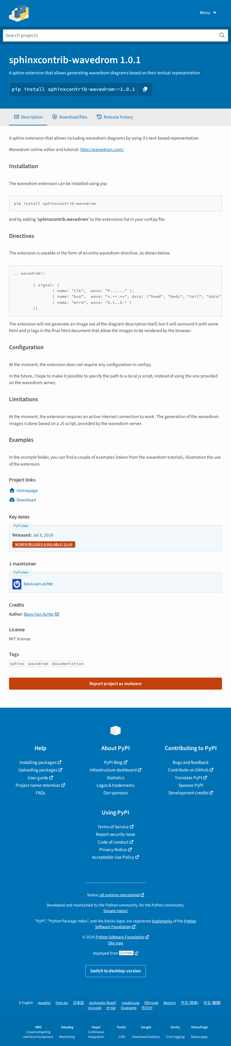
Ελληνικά (151, 1002)
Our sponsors (115, 792)
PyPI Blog (113, 762)
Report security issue (115, 834)
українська (130, 1002)
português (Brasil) (102, 1002)
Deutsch (169, 1002)
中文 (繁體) (212, 1002)
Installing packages (38, 762)
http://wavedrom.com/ (102, 149)
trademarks (162, 921)
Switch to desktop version (115, 971)
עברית (111, 1008)
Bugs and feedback (191, 762)
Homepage (27, 490)
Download (26, 500)
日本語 (78, 1002)
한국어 (147, 1008)
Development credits (188, 792)
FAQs (40, 792)
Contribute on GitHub (188, 770)
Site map (115, 943)
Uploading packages (37, 770)
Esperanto (129, 1008)
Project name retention (38, 785)
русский (94, 1008)
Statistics (115, 777)
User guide (38, 777)
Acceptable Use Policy (113, 857)
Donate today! (115, 911)
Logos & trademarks (115, 785)
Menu (205, 12)
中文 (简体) (190, 1002)
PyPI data (21, 525)
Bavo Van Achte (39, 614)
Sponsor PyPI (190, 785)
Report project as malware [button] (115, 683)
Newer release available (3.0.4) (43, 544)
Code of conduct (113, 842)
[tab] (28, 117)
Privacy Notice (113, 849)
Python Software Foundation (120, 937)
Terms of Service (113, 826)
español (44, 1002)
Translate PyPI (188, 777)
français (62, 1002)
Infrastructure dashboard (113, 770)
